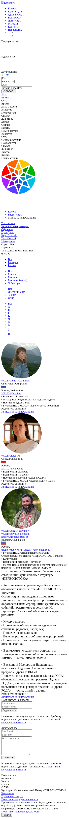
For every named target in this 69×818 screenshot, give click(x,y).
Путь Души (7, 232)
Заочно (12, 294)
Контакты (13, 26)
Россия (12, 265)
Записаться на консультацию (17, 411)
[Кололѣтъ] (8, 2)
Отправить (8, 757)
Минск (12, 274)
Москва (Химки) (17, 280)
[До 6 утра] (3, 75)
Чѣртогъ (6, 97)
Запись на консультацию (15, 226)
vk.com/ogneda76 (10, 455)
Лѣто (4, 94)
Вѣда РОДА (15, 214)
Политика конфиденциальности (19, 799)
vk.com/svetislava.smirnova (15, 380)
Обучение (7, 229)
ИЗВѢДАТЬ (8, 91)
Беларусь (13, 262)
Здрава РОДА (16, 14)
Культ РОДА (15, 11)
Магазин (13, 23)
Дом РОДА (14, 20)
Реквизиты (7, 793)
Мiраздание (8, 241)
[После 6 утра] (7, 75)
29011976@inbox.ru (12, 468)
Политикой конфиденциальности (20, 811)
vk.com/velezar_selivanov (15, 530)
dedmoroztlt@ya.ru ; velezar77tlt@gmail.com (25, 549)
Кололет (12, 8)
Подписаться (9, 710)
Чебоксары (14, 283)
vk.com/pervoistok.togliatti (15, 533)
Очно (11, 297)
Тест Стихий (8, 238)
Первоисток (15, 29)
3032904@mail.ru (11, 393)
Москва (12, 277)
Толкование (8, 223)
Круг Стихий (9, 235)
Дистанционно (16, 291)
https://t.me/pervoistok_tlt (14, 536)
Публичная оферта (12, 796)
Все (10, 259)
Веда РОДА (14, 17)
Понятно (7, 815)
